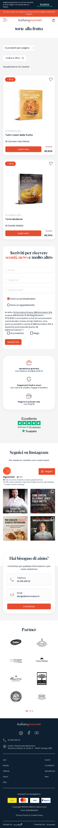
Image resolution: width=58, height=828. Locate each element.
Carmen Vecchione (18, 141)
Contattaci (29, 606)
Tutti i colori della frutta (19, 135)
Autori (5, 777)
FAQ (4, 782)
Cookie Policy (37, 815)
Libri (4, 760)
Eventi (47, 760)
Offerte (6, 771)
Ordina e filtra (13, 57)
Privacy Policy (22, 815)
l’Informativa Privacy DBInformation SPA (32, 312)
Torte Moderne (14, 219)
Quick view (23, 149)
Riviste (6, 766)
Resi (47, 777)
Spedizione (50, 771)
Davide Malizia (15, 225)
